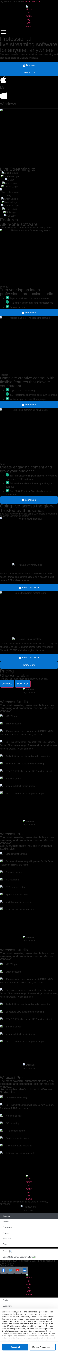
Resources (7, 1239)
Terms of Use (6, 1265)
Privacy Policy (7, 1263)
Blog (4, 1244)
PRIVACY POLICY (20, 1340)
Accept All (15, 1347)
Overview (6, 1216)
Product (6, 1222)
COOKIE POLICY (37, 1340)
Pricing (5, 1233)
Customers (7, 1227)
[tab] (7, 684)
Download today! (31, 1)
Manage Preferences (41, 1347)
